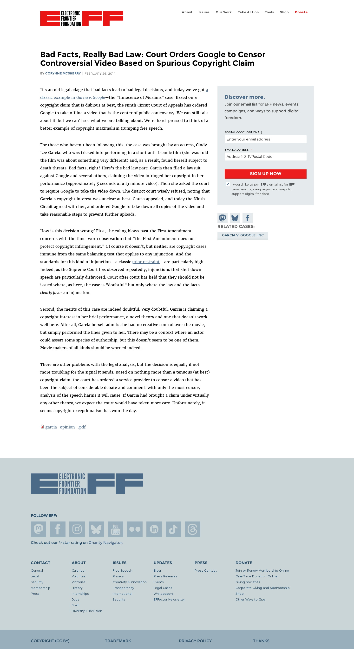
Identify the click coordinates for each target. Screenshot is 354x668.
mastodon (38, 529)
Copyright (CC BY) (50, 641)
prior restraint (146, 261)
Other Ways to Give (250, 599)
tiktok (173, 529)
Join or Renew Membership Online (262, 570)
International (122, 593)
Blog (157, 570)
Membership (40, 587)
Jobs (75, 599)
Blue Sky (96, 529)
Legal (35, 576)
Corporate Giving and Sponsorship (263, 587)
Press (35, 593)
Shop (284, 12)
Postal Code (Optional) (243, 132)
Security (37, 582)
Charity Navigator (105, 542)
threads (192, 529)
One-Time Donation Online (256, 576)
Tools (269, 12)
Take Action (248, 12)
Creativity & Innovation (130, 582)
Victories (78, 582)
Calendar (79, 570)
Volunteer (79, 576)
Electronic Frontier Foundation (81, 21)
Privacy (118, 576)
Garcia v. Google (90, 97)
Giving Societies (248, 582)
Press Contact (206, 570)
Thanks (261, 641)
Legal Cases (163, 587)
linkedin (154, 529)
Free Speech (122, 570)
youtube (115, 529)
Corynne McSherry (63, 73)
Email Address (237, 149)
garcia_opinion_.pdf (65, 427)
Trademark (118, 641)
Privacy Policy (195, 641)
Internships (80, 593)
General (37, 570)
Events (159, 582)
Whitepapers (164, 593)
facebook (58, 529)
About (187, 12)
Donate (301, 12)
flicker (135, 529)
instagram (77, 529)
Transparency (123, 587)
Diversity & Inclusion (87, 611)
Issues (204, 12)
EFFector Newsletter (169, 599)
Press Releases (165, 576)
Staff (75, 605)
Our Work (224, 12)
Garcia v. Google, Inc (243, 235)
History (77, 587)
